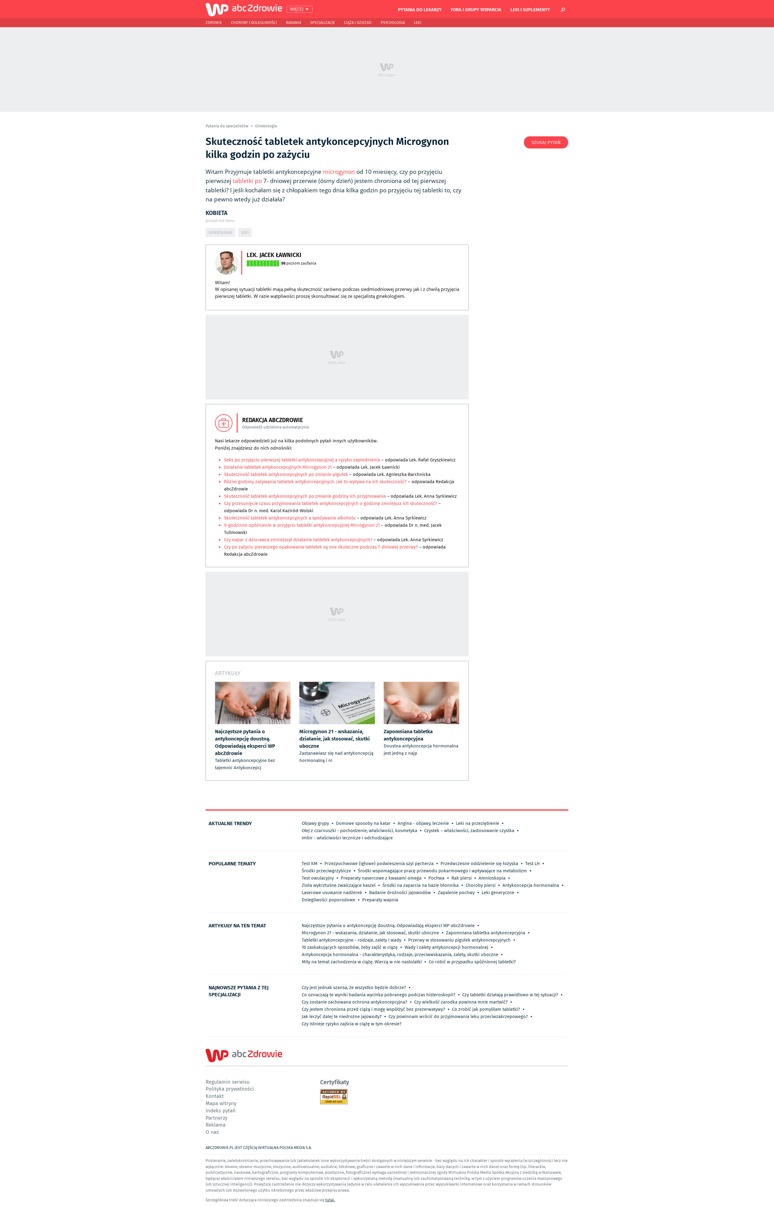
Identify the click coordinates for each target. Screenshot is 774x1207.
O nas (212, 1132)
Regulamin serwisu (228, 1081)
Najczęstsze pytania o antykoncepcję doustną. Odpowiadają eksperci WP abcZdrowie (388, 925)
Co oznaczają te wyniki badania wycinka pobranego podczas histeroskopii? (378, 994)
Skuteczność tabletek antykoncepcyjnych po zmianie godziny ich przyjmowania (305, 496)
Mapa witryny (221, 1103)
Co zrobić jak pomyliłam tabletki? (486, 1009)
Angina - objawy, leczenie (423, 823)
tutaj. (330, 1200)
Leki (417, 22)
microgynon (339, 172)
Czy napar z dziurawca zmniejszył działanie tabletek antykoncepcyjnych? (298, 539)
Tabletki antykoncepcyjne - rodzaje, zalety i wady (351, 940)
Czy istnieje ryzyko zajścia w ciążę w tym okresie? (352, 1023)
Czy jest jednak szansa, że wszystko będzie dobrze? (354, 987)
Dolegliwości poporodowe (328, 899)
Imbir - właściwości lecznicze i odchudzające (347, 837)
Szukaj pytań (546, 142)
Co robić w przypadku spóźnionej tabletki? (472, 961)
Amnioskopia (492, 878)
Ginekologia (266, 126)
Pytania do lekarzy (420, 9)
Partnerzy (216, 1117)
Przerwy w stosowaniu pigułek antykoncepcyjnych (459, 940)
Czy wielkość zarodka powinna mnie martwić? (461, 1002)
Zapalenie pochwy (456, 892)
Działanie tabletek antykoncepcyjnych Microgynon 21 (278, 467)
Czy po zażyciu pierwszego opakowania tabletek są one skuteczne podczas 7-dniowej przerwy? (321, 547)
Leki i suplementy (530, 9)
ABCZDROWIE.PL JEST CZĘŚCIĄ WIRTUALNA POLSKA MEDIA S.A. (259, 1147)
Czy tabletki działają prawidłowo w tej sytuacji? (510, 994)
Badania (293, 22)
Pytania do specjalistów (227, 126)
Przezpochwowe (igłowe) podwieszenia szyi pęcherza (379, 863)
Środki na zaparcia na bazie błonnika (420, 885)
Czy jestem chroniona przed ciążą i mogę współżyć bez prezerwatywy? (373, 1009)
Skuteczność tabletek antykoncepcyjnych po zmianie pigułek (286, 474)
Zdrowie (214, 22)
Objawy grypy (315, 823)
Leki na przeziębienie (477, 823)
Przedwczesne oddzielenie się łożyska (479, 863)
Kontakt (215, 1096)
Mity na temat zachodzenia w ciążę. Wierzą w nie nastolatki (362, 961)
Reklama (216, 1124)
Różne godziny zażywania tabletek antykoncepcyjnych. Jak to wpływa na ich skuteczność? (315, 481)
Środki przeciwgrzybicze (326, 870)
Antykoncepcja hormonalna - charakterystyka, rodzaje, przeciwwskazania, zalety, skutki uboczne (400, 954)
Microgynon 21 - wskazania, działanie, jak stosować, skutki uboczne (370, 932)
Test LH (532, 863)
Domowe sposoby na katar (363, 823)
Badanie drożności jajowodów (400, 892)
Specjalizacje (322, 22)
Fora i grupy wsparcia (476, 9)
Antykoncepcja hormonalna (530, 885)
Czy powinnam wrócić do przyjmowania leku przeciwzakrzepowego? (458, 1016)
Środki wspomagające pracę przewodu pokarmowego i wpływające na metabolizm (442, 870)
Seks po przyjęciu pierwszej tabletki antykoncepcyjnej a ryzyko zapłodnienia (302, 460)
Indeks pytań (221, 1110)
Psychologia (393, 22)
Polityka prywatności (230, 1088)
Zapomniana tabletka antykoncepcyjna (485, 932)
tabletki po (247, 181)
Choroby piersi (481, 885)
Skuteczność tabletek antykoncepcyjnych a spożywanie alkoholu (290, 518)
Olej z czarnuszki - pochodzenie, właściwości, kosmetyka (359, 830)
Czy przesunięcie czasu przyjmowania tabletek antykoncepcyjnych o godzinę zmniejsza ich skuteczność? (330, 503)
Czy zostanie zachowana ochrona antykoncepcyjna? (354, 1002)
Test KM (309, 863)
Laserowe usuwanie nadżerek (332, 892)
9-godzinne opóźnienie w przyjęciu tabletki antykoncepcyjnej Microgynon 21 (302, 525)
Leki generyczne (498, 892)
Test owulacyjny (318, 878)
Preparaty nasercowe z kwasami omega (381, 878)
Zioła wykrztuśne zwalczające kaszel (339, 885)
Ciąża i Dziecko (358, 22)
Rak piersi (461, 878)
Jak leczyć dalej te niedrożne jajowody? (342, 1016)
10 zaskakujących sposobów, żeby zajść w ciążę (350, 947)
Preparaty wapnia (380, 899)
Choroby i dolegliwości (254, 22)
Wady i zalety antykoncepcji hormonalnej (446, 947)
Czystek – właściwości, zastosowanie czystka (469, 830)
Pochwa (436, 878)
